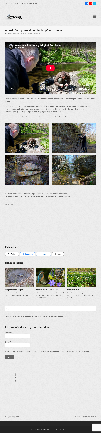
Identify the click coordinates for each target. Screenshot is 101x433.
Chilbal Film (42, 429)
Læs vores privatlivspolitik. (82, 351)
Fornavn (8, 333)
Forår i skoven (73, 290)
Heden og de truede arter (84, 417)
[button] (94, 17)
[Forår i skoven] (81, 277)
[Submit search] (93, 309)
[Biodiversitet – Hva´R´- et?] (50, 277)
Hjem (7, 33)
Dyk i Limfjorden (12, 417)
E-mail (8, 342)
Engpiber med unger (14, 290)
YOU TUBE (21, 316)
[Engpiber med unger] (19, 277)
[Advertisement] (50, 223)
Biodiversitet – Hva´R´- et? (47, 290)
